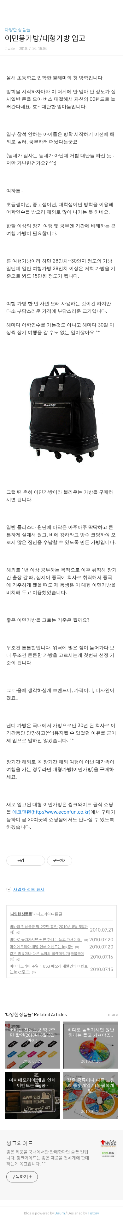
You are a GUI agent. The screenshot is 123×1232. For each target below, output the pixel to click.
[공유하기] (30, 860)
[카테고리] (7, 7)
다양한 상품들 (17, 30)
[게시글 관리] (38, 860)
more (113, 1014)
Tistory (93, 1213)
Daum (60, 1213)
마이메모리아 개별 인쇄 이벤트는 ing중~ (41, 946)
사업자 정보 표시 (28, 889)
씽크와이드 (19, 1143)
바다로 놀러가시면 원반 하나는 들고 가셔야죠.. (46, 939)
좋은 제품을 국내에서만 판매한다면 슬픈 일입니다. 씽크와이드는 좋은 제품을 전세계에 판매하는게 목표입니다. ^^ (47, 1158)
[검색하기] (115, 7)
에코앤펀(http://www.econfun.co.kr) (51, 812)
